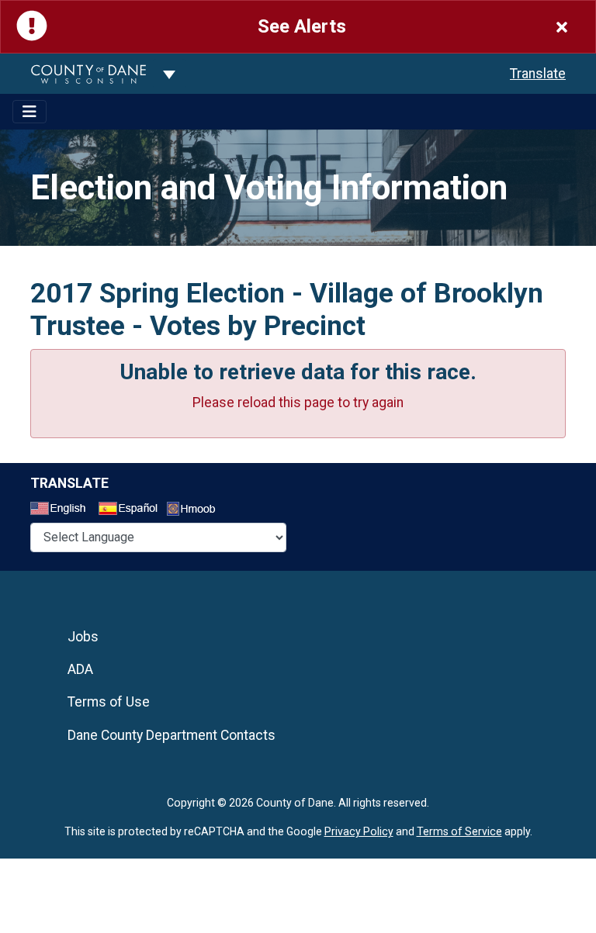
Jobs (83, 636)
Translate (538, 73)
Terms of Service (459, 831)
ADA (80, 669)
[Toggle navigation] (29, 111)
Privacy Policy (358, 831)
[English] (62, 510)
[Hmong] (196, 511)
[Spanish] (131, 510)
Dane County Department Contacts (171, 735)
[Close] (562, 26)
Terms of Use (109, 702)
